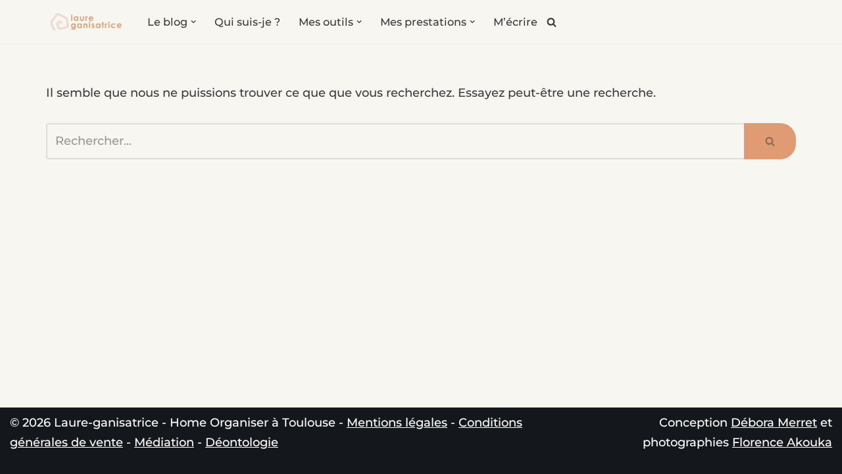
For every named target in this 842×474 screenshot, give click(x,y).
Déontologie (241, 442)
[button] (193, 21)
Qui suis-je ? (247, 21)
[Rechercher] (552, 22)
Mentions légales (397, 422)
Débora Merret (774, 422)
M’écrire (515, 21)
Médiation (164, 442)
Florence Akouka (782, 442)
